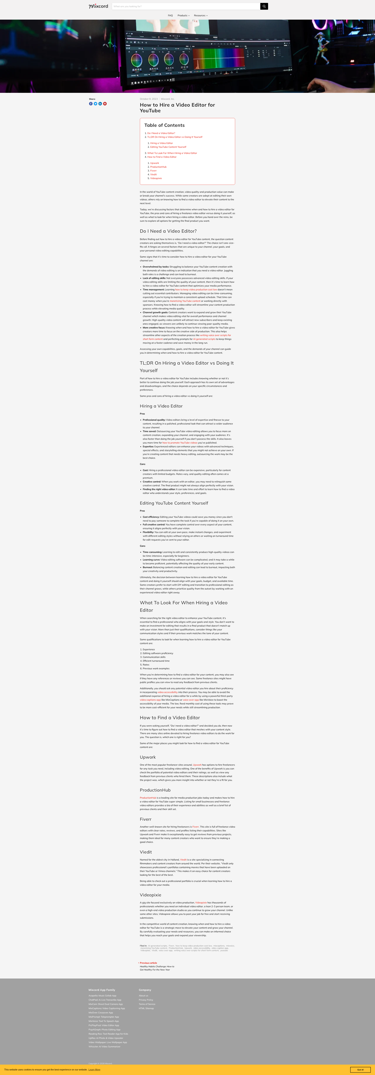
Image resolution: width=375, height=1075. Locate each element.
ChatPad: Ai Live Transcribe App (105, 999)
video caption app (220, 948)
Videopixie (156, 178)
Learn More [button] (94, 1069)
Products (183, 15)
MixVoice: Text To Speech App (104, 1021)
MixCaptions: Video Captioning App (107, 1008)
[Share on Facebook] (91, 103)
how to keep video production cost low (194, 945)
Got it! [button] (360, 1070)
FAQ (170, 15)
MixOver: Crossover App (101, 1012)
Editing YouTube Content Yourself (168, 146)
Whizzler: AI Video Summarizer (104, 1046)
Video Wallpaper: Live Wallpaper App (108, 1042)
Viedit (153, 174)
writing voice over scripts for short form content (196, 950)
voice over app (165, 950)
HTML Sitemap (146, 1008)
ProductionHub (158, 166)
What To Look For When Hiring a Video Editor (172, 153)
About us (143, 995)
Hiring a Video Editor (161, 143)
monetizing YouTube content (153, 948)
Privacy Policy (146, 999)
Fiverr (153, 170)
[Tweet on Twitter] (95, 103)
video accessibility (201, 948)
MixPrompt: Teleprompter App (104, 1016)
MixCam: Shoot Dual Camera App (106, 1004)
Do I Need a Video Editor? (161, 133)
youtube (224, 950)
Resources (200, 15)
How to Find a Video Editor (162, 156)
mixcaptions (219, 945)
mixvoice (230, 945)
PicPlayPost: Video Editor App (104, 1025)
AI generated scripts (157, 945)
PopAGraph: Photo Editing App (104, 1029)
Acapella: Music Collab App (102, 995)
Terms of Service (147, 1004)
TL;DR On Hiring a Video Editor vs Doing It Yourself (174, 136)
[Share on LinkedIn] (100, 103)
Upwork (154, 162)
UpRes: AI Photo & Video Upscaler (106, 1038)
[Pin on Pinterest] (105, 103)
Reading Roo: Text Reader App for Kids (108, 1033)
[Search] (264, 6)
